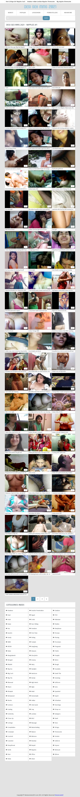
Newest (10, 12)
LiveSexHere (36, 12)
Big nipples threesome (64, 1)
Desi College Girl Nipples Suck (15, 1)
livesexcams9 (59, 795)
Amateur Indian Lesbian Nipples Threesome (41, 1)
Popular (23, 12)
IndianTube (68, 12)
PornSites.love (52, 12)
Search (46, 18)
